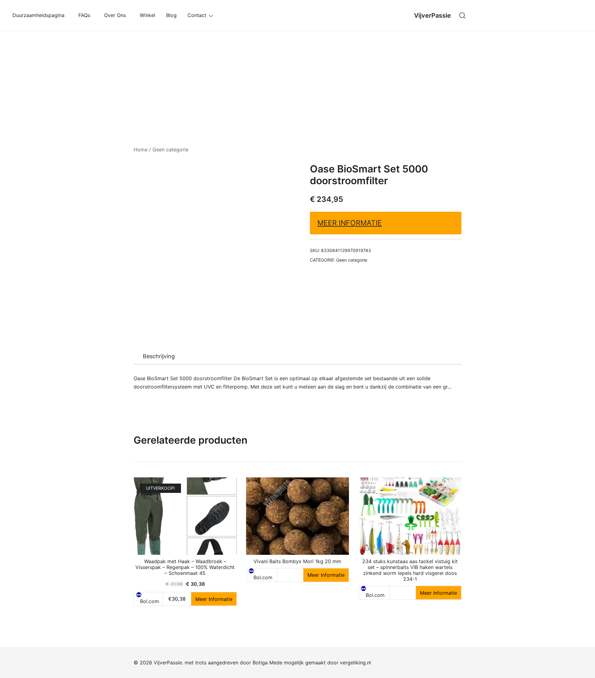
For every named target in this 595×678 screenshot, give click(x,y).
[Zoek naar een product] (462, 15)
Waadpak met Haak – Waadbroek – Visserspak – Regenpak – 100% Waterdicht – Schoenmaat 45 (185, 567)
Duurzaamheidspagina (40, 15)
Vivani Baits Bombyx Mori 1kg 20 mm (297, 561)
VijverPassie (432, 15)
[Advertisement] (297, 77)
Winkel (147, 15)
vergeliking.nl (355, 662)
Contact (196, 15)
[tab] (159, 356)
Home (141, 149)
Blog (171, 15)
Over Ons (116, 15)
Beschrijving (159, 356)
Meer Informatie (349, 223)
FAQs (85, 15)
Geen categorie (170, 149)
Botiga (260, 662)
